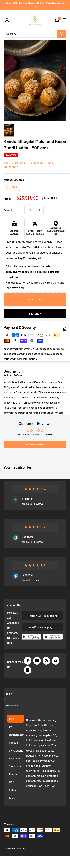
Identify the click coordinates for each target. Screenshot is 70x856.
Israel (12, 798)
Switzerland (16, 750)
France (13, 774)
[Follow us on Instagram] (37, 661)
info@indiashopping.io (42, 627)
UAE (11, 782)
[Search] (61, 34)
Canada (13, 742)
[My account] (7, 20)
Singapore (15, 766)
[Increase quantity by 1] (39, 210)
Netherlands (16, 734)
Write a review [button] (35, 444)
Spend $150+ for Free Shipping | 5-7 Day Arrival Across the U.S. (35, 5)
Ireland (13, 790)
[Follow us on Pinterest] (46, 661)
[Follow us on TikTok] (27, 670)
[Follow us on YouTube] (55, 661)
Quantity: (9, 210)
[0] (56, 20)
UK (10, 726)
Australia (14, 758)
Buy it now (35, 313)
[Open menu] (64, 19)
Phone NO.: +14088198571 (42, 615)
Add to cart (35, 299)
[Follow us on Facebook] (27, 661)
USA (11, 718)
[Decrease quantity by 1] (20, 210)
